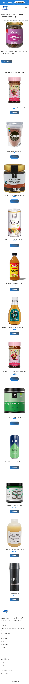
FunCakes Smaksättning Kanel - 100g (14, 107)
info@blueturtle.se (5, 633)
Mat (9, 51)
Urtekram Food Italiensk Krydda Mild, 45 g (14, 417)
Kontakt (3, 665)
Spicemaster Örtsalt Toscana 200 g (14, 239)
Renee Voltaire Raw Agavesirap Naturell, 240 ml (14, 327)
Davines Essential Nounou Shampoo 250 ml (14, 549)
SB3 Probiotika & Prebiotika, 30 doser (14, 505)
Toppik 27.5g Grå (14, 593)
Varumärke (4, 652)
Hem (2, 19)
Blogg (2, 662)
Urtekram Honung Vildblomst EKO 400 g (15, 195)
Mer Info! (6, 61)
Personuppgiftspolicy (6, 670)
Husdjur (3, 647)
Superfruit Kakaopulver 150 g (14, 151)
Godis (2, 642)
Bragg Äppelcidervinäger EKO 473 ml (14, 283)
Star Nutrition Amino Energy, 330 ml (14, 461)
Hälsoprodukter (5, 644)
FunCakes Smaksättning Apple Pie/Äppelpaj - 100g (14, 372)
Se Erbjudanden (20, 2)
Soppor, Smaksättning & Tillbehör (19, 51)
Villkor (2, 668)
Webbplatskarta (5, 673)
